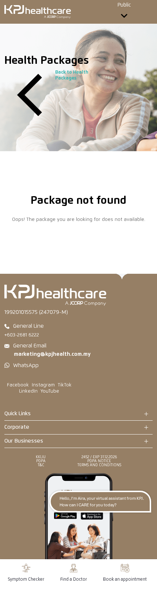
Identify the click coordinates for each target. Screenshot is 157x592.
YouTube (50, 391)
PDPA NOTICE (99, 461)
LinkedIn (28, 391)
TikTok (65, 385)
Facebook (18, 385)
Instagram (43, 385)
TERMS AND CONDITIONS (99, 465)
